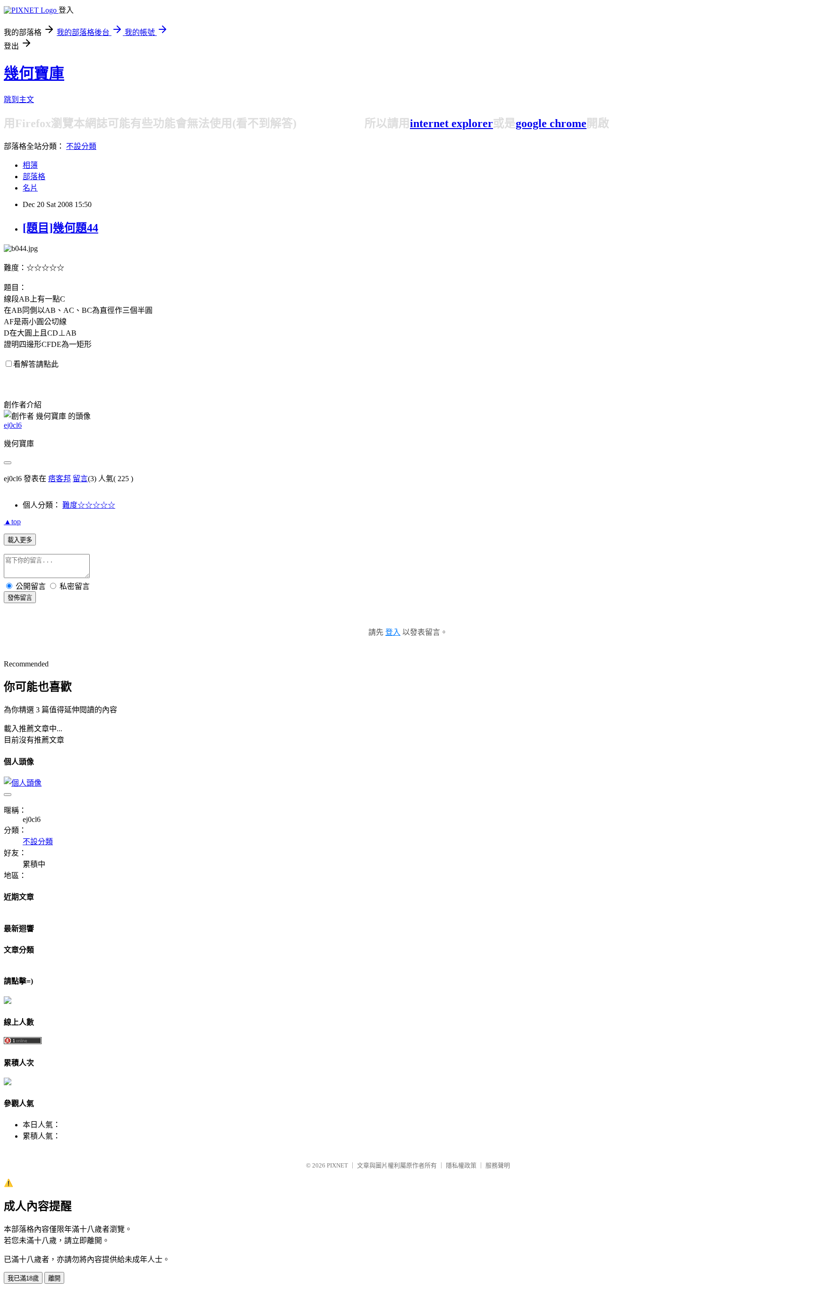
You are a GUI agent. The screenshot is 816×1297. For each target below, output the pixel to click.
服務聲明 (497, 1165)
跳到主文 (19, 99)
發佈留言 (20, 597)
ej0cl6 (13, 425)
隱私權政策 (461, 1165)
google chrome (551, 123)
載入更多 (20, 540)
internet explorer (451, 123)
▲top (12, 522)
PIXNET (337, 1165)
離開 (54, 1278)
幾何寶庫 (34, 73)
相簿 (30, 165)
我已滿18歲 (23, 1278)
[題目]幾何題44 (60, 228)
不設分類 (81, 146)
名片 (30, 188)
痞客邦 (59, 479)
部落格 (34, 177)
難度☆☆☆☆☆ (88, 505)
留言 (80, 479)
